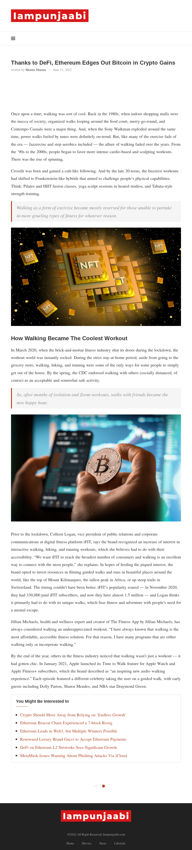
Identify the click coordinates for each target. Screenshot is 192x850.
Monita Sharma (36, 69)
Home (70, 843)
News (103, 843)
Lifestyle (120, 843)
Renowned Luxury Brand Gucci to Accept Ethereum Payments (73, 739)
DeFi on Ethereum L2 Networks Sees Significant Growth (68, 747)
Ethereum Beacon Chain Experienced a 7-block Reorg (66, 722)
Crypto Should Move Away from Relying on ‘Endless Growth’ (73, 714)
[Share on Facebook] (39, 84)
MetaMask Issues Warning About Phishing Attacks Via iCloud (73, 755)
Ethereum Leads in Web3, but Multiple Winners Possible (68, 731)
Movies (87, 843)
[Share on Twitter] (49, 84)
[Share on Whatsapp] (59, 84)
